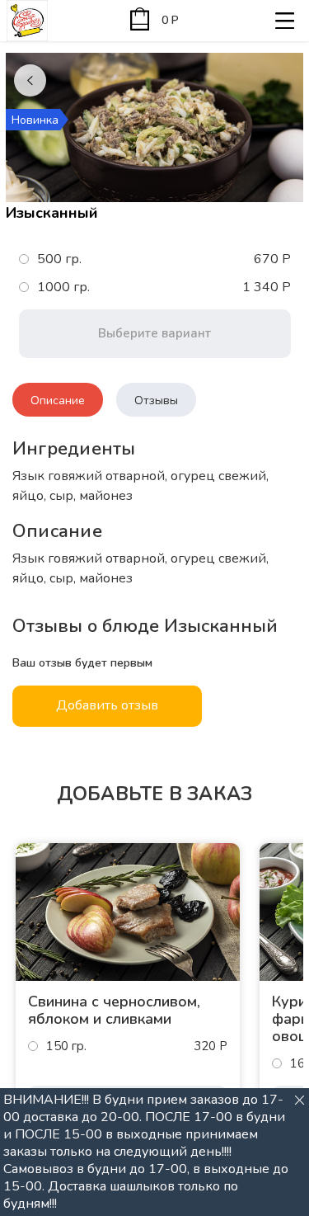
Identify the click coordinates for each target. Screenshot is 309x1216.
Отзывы (156, 400)
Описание (57, 400)
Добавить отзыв (107, 705)
